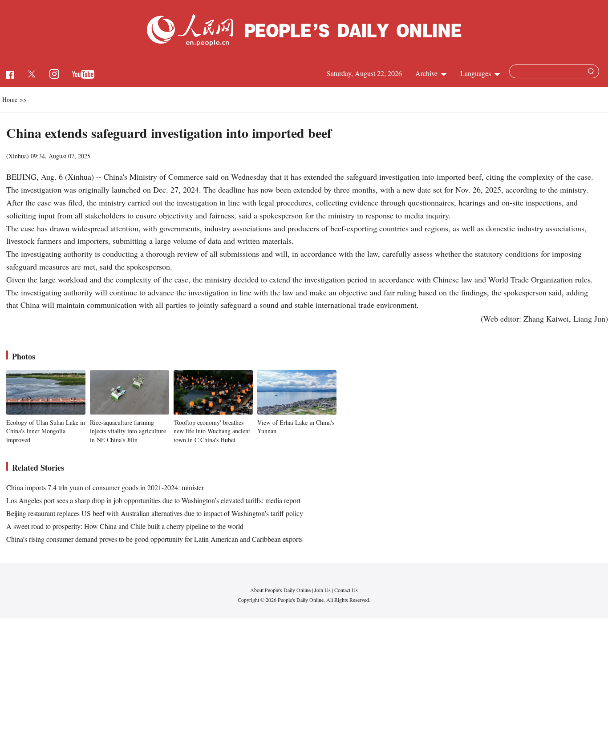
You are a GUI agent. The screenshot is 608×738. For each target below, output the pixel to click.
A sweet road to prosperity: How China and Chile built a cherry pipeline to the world (124, 526)
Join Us (323, 589)
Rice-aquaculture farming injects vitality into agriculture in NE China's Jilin (128, 431)
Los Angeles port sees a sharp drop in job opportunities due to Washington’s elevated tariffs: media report (153, 500)
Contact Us (346, 589)
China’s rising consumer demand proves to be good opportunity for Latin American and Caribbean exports (154, 539)
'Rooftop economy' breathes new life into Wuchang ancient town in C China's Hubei (212, 431)
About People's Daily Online (280, 589)
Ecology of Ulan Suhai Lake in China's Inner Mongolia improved (45, 431)
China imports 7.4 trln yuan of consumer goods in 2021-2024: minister (105, 487)
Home (9, 99)
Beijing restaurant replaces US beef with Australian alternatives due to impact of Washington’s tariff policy (154, 513)
